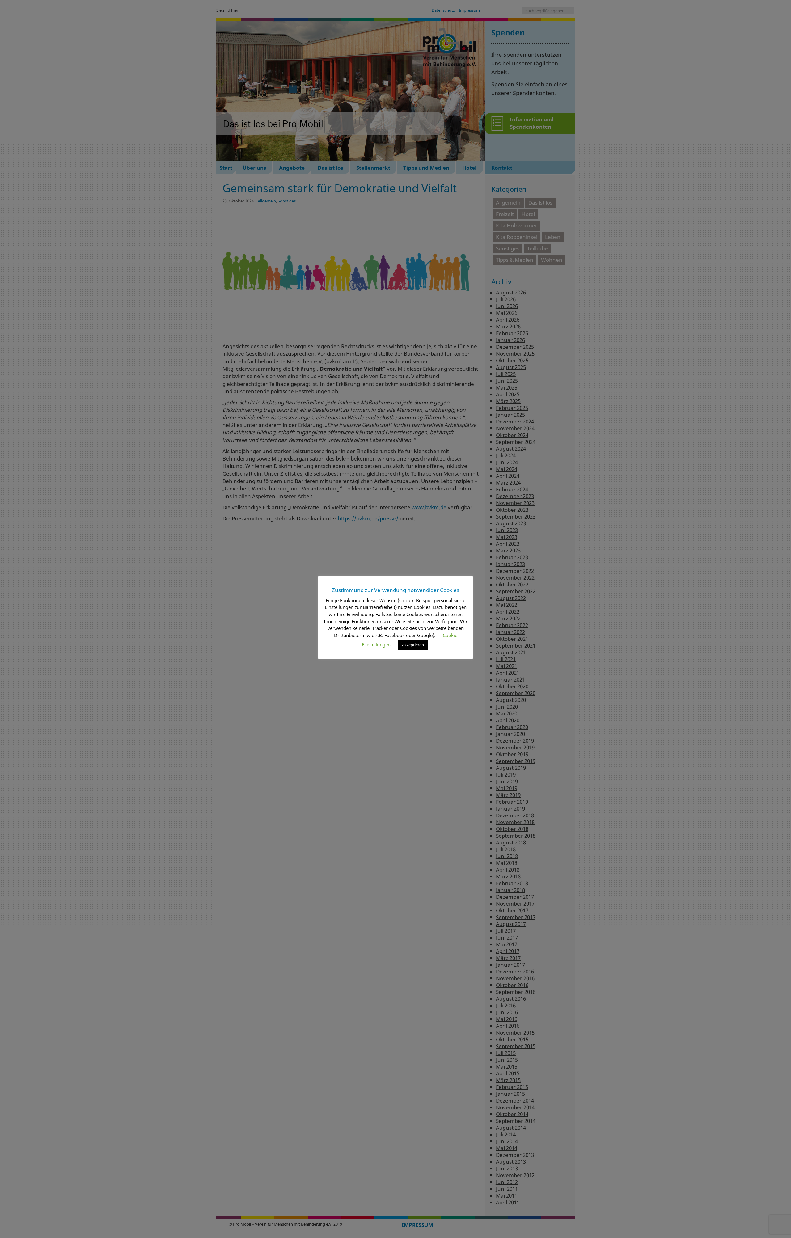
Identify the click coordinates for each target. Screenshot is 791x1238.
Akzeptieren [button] (413, 645)
